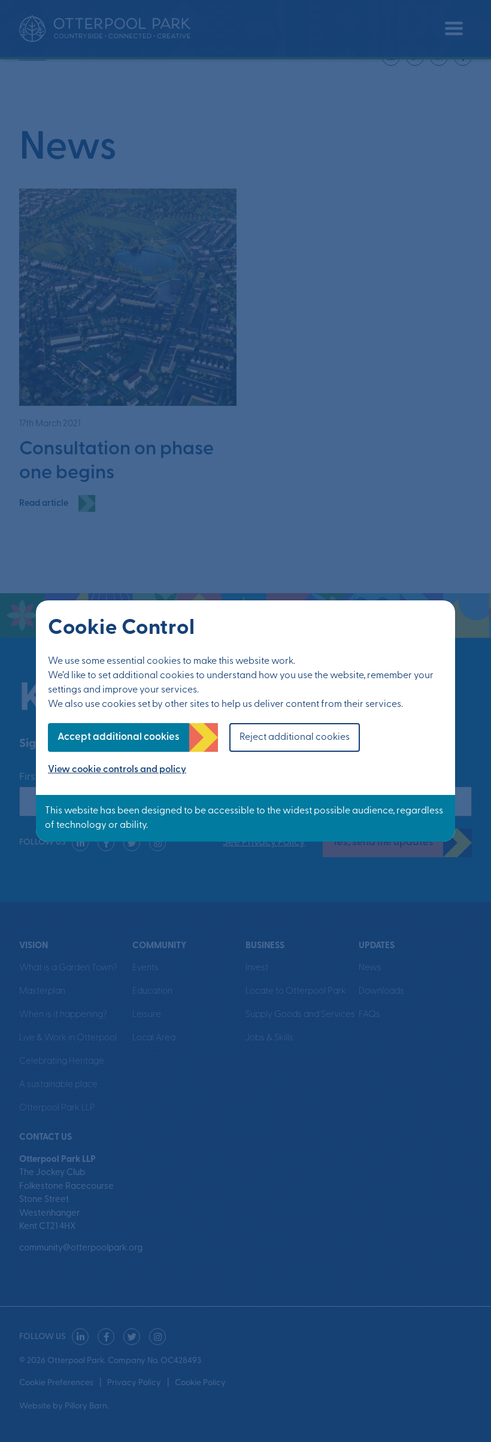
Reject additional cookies (295, 737)
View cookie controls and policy (117, 770)
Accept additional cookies (118, 737)
